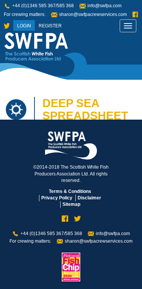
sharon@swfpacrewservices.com (93, 14)
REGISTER (50, 25)
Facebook (135, 14)
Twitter (7, 26)
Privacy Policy (56, 198)
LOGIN (24, 25)
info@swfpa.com (104, 5)
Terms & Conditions (70, 191)
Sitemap (71, 204)
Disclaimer (89, 198)
